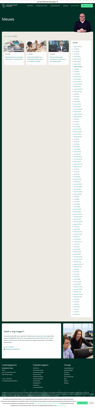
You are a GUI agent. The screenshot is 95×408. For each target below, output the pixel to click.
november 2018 (77, 234)
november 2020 (77, 186)
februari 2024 (77, 104)
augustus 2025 (77, 66)
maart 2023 (76, 126)
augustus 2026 (77, 46)
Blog (65, 379)
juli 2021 (76, 169)
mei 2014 (76, 304)
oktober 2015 (77, 261)
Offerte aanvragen (87, 5)
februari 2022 (77, 151)
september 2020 (77, 191)
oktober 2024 (77, 86)
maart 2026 (76, 56)
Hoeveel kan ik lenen (41, 5)
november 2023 (77, 109)
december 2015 (77, 256)
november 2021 (77, 159)
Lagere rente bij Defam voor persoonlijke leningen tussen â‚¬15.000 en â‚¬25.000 (35, 59)
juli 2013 (76, 309)
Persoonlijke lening (38, 370)
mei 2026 (76, 54)
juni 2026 (76, 51)
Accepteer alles (82, 403)
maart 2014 (76, 306)
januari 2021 (76, 181)
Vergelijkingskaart (69, 368)
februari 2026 (77, 59)
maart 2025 (76, 74)
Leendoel (65, 5)
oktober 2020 (77, 189)
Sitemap (66, 383)
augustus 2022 (77, 136)
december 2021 (77, 156)
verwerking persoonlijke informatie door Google (47, 403)
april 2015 (76, 276)
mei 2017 (76, 244)
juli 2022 (76, 139)
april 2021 (76, 174)
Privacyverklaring (68, 376)
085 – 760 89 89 (7, 379)
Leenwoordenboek (38, 387)
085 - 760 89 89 (9, 347)
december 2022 (77, 131)
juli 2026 (76, 49)
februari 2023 (77, 129)
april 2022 (76, 146)
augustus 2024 (77, 91)
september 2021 (77, 164)
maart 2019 (76, 229)
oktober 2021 (77, 161)
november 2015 (77, 259)
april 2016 (76, 246)
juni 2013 (76, 311)
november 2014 (77, 289)
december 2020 (77, 184)
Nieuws (66, 381)
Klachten (66, 372)
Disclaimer (67, 374)
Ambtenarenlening (38, 376)
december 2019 (77, 214)
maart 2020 (76, 206)
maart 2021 (76, 176)
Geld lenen (30, 5)
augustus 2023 (77, 116)
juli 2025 (76, 69)
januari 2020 (76, 211)
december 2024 (77, 81)
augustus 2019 (77, 224)
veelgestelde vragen (41, 336)
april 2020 (76, 204)
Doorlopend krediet (38, 372)
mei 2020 (76, 201)
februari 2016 (77, 251)
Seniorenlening (37, 374)
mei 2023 (76, 124)
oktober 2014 (77, 291)
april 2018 (76, 236)
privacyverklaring (61, 405)
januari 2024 (76, 106)
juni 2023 (76, 121)
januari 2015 (76, 284)
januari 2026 (76, 61)
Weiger (91, 403)
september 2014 (77, 294)
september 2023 (77, 114)
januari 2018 (76, 239)
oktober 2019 (77, 219)
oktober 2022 (77, 134)
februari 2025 (77, 76)
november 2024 (77, 84)
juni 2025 (76, 71)
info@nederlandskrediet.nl (13, 349)
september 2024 (77, 89)
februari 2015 (77, 281)
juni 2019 (76, 226)
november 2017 (77, 241)
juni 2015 (76, 271)
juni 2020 (76, 199)
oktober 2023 (77, 111)
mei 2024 (76, 99)
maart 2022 (76, 149)
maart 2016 (76, 249)
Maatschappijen (68, 370)
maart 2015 (76, 279)
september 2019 (77, 221)
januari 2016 (76, 254)
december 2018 (77, 231)
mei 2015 (76, 274)
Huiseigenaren (37, 383)
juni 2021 (76, 171)
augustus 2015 (77, 266)
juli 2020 (76, 196)
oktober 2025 (77, 64)
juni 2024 (76, 96)
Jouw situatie (36, 381)
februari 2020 (77, 209)
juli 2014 (76, 299)
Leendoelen (36, 385)
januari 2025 (76, 79)
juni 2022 (76, 141)
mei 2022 (76, 144)
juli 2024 (76, 94)
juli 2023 (76, 119)
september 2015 (77, 264)
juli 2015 (76, 269)
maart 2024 (76, 101)
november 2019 (77, 216)
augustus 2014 (77, 296)
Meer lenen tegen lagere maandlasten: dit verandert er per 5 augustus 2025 (58, 59)
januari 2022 (76, 154)
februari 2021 (77, 179)
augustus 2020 (77, 194)
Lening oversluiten (55, 5)
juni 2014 (76, 301)
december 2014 (77, 286)
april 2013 (76, 314)
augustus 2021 (77, 166)
